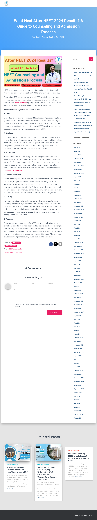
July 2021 (77, 319)
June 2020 (77, 363)
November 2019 (79, 381)
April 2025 (77, 191)
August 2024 (77, 220)
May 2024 (77, 231)
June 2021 (77, 323)
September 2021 (79, 312)
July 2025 (77, 180)
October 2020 (78, 348)
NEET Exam (18, 252)
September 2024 (79, 217)
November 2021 (79, 305)
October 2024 (78, 213)
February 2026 (78, 158)
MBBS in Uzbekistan (11, 245)
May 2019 (77, 403)
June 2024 (77, 228)
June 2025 (77, 184)
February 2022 (78, 294)
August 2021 (77, 316)
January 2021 (78, 341)
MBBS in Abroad (9, 252)
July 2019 (77, 396)
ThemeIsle (90, 515)
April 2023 (77, 272)
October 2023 (78, 257)
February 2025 (78, 199)
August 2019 (77, 392)
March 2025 (77, 195)
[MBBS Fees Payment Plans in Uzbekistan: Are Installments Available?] (17, 452)
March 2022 (77, 290)
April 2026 (77, 151)
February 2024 (78, 242)
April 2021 (77, 330)
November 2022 (79, 279)
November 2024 (79, 210)
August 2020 (77, 356)
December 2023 (79, 250)
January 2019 (78, 418)
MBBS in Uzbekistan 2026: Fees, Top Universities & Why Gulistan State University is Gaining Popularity (47, 473)
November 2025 (79, 166)
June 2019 (77, 400)
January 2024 (78, 246)
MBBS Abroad (16, 242)
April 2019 (77, 407)
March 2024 (77, 239)
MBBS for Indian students (15, 249)
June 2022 (77, 286)
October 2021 (78, 308)
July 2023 (77, 264)
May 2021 (77, 327)
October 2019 (78, 385)
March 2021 (77, 334)
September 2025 (79, 173)
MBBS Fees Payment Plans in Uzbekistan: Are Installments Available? (83, 76)
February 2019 (78, 414)
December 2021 (79, 301)
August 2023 (77, 261)
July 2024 (77, 224)
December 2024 (79, 206)
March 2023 (77, 275)
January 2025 (78, 202)
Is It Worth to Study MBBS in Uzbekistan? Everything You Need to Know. (78, 457)
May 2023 (77, 268)
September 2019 (79, 389)
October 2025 (78, 169)
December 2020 (79, 345)
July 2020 (77, 359)
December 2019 (79, 378)
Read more (10, 488)
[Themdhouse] (6, 3)
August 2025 (77, 177)
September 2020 (79, 352)
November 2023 (79, 253)
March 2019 (77, 411)
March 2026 (77, 155)
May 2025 (77, 188)
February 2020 (78, 370)
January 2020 (78, 374)
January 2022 (78, 297)
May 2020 (77, 367)
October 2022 (78, 283)
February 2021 (78, 337)
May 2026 (77, 147)
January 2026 (78, 162)
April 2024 (77, 235)
